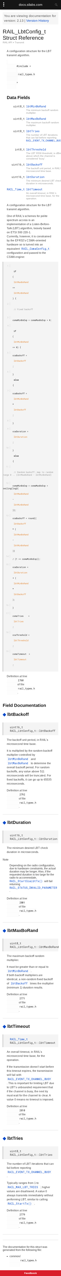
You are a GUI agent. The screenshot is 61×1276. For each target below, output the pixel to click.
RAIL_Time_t (16, 189)
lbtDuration (35, 177)
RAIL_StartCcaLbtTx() (26, 881)
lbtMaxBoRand (36, 118)
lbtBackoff (34, 164)
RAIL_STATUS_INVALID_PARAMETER (33, 887)
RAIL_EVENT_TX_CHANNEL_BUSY (29, 1079)
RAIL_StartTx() (20, 1203)
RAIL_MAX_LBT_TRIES (24, 1187)
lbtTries (32, 131)
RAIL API (8, 42)
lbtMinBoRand (36, 106)
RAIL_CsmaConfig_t (35, 248)
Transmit (19, 42)
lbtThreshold (36, 149)
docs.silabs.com (30, 4)
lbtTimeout (34, 189)
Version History (37, 20)
